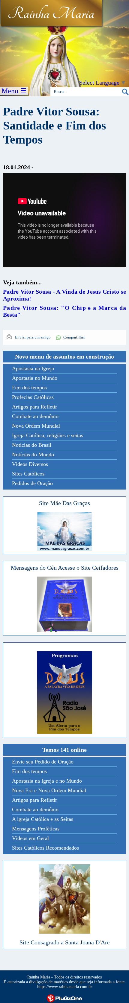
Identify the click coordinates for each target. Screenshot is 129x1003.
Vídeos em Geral (30, 838)
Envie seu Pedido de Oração (43, 762)
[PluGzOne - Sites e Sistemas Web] (64, 998)
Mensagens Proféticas (35, 829)
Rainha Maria (51, 14)
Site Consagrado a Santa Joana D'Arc (65, 942)
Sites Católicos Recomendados (45, 848)
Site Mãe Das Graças (64, 503)
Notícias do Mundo (33, 455)
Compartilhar (74, 337)
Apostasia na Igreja (33, 368)
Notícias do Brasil (31, 445)
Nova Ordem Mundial (36, 426)
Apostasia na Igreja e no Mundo (47, 781)
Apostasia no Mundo (34, 378)
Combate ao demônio (35, 416)
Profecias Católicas (33, 397)
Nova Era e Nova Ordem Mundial (49, 790)
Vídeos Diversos (30, 464)
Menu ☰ (14, 91)
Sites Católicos (28, 474)
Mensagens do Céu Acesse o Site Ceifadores (64, 567)
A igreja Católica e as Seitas (42, 819)
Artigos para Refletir (34, 407)
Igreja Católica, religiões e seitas (47, 435)
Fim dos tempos (29, 388)
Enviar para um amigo (32, 337)
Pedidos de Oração (32, 483)
